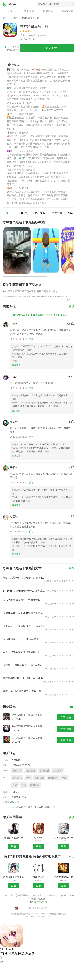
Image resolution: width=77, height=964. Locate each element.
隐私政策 (14, 801)
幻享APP (38, 837)
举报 (1, 959)
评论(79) (23, 213)
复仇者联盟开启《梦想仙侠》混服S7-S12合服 (24, 577)
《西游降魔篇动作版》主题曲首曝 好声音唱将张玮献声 (24, 600)
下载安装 (42, 35)
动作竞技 (39, 777)
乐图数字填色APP (13, 837)
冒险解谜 (30, 770)
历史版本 (57, 213)
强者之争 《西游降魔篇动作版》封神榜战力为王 (24, 691)
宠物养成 (52, 777)
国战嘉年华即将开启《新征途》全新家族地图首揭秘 (24, 678)
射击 (23, 784)
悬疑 (15, 784)
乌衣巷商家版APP (63, 877)
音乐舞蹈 (44, 770)
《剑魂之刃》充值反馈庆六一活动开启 (24, 626)
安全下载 (51, 48)
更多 (71, 306)
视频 (70, 213)
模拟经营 (34, 784)
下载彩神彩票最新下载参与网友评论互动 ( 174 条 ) (38, 315)
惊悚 (64, 777)
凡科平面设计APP (63, 837)
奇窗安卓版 (38, 877)
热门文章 (40, 213)
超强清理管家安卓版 (13, 877)
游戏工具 (17, 770)
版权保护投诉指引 (38, 901)
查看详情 (65, 717)
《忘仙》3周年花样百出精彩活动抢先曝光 (24, 665)
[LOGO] (9, 4)
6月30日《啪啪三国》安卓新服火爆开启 (24, 590)
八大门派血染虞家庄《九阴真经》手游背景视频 (24, 652)
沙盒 (28, 777)
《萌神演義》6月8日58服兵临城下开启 (24, 639)
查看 (13, 846)
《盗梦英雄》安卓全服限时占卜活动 (23, 613)
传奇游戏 (57, 770)
